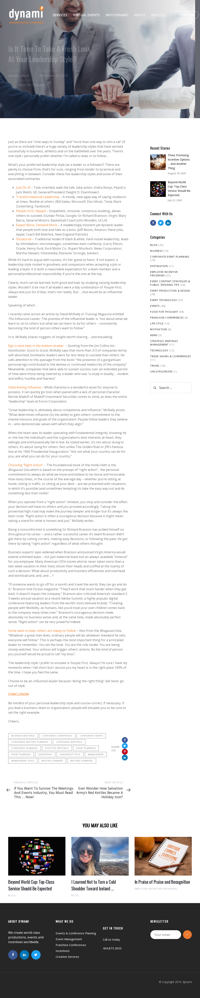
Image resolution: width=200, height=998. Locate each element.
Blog (154, 245)
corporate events (91, 735)
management (96, 754)
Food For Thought (31, 85)
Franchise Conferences (167, 317)
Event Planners (86, 748)
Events (155, 306)
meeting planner (52, 760)
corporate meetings (69, 742)
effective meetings (57, 748)
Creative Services (67, 957)
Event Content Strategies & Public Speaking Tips (170, 283)
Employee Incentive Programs (164, 273)
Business (156, 251)
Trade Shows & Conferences (170, 356)
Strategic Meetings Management (164, 342)
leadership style (70, 754)
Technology (159, 350)
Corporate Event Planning (169, 256)
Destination (159, 266)
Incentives (63, 951)
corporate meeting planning (30, 742)
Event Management (69, 939)
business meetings (23, 735)
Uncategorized (161, 371)
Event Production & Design (170, 290)
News (153, 335)
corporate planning (24, 748)
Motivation (158, 329)
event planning (21, 754)
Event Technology (163, 300)
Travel (155, 365)
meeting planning (81, 760)
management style (22, 760)
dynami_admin (18, 76)
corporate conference (57, 735)
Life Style (156, 323)
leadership (45, 754)
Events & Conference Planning (76, 933)
